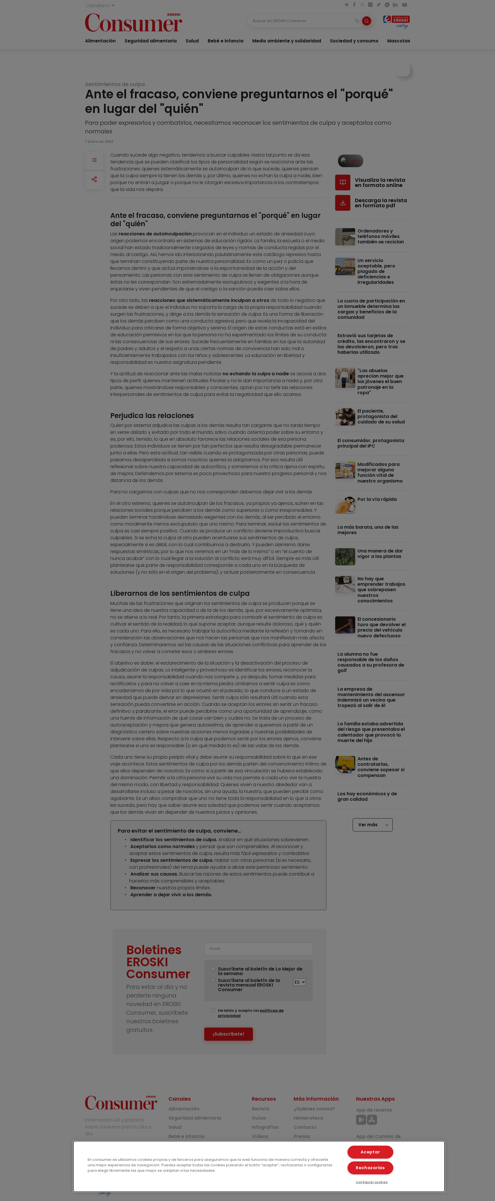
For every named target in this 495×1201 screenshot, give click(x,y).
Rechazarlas (370, 1168)
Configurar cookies (372, 1182)
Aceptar (370, 1152)
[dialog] (259, 1166)
